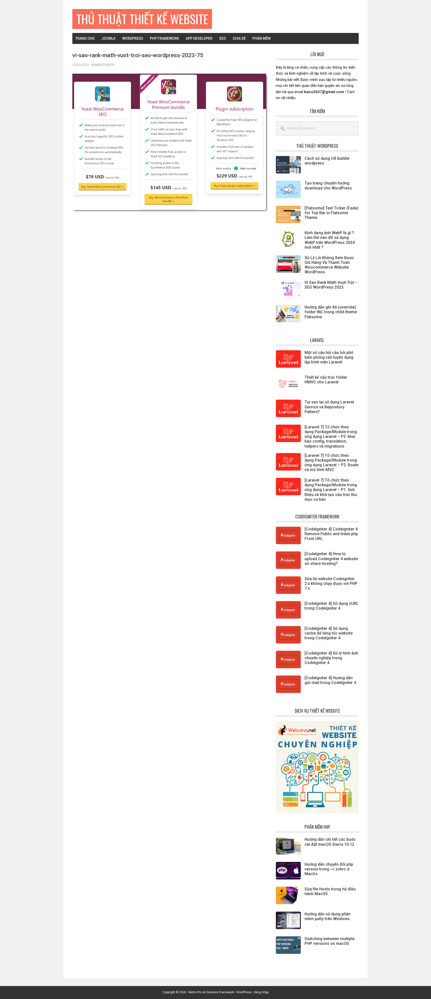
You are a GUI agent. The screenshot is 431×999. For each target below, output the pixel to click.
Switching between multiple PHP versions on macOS (329, 941)
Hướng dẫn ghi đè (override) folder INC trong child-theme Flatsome (331, 312)
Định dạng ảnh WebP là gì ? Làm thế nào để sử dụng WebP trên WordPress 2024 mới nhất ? (330, 240)
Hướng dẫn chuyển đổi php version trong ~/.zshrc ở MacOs (329, 869)
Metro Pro (195, 992)
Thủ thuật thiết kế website (142, 19)
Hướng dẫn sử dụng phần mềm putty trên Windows (327, 916)
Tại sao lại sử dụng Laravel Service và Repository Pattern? (329, 407)
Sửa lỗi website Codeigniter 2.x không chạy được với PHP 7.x (331, 583)
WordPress (244, 992)
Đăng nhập (261, 992)
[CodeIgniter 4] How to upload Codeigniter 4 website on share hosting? (331, 558)
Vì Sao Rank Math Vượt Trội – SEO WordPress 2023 (331, 285)
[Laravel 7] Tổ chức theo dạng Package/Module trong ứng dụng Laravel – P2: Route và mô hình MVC (331, 462)
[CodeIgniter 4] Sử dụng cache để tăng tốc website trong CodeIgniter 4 (329, 633)
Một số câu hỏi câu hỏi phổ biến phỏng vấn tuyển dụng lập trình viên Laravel (329, 357)
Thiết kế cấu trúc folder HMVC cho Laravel (326, 379)
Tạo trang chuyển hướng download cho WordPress (328, 185)
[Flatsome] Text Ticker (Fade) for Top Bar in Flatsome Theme (331, 213)
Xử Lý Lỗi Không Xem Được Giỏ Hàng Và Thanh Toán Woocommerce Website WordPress (329, 265)
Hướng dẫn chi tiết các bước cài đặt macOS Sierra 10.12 (330, 841)
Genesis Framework (220, 992)
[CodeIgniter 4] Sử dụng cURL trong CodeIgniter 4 (332, 606)
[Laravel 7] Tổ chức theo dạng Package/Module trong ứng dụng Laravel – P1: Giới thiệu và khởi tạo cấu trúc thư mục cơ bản (331, 490)
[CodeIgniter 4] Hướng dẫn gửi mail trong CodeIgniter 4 (330, 680)
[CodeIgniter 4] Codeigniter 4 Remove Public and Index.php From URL (331, 534)
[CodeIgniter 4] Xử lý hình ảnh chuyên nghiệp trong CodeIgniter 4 (331, 658)
